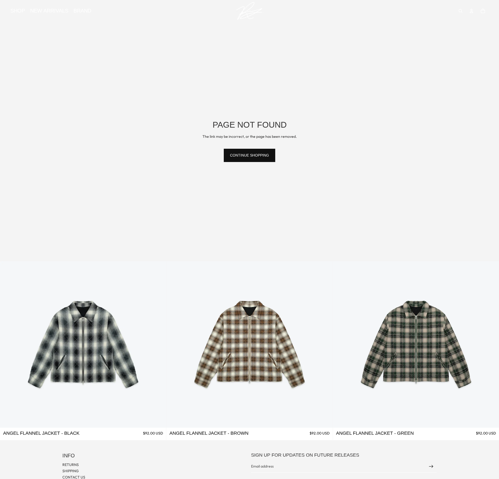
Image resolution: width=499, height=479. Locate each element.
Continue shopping (249, 155)
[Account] (471, 11)
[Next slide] (158, 344)
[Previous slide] (8, 344)
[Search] (460, 11)
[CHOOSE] (158, 419)
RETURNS (70, 464)
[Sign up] (431, 466)
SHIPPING (70, 471)
